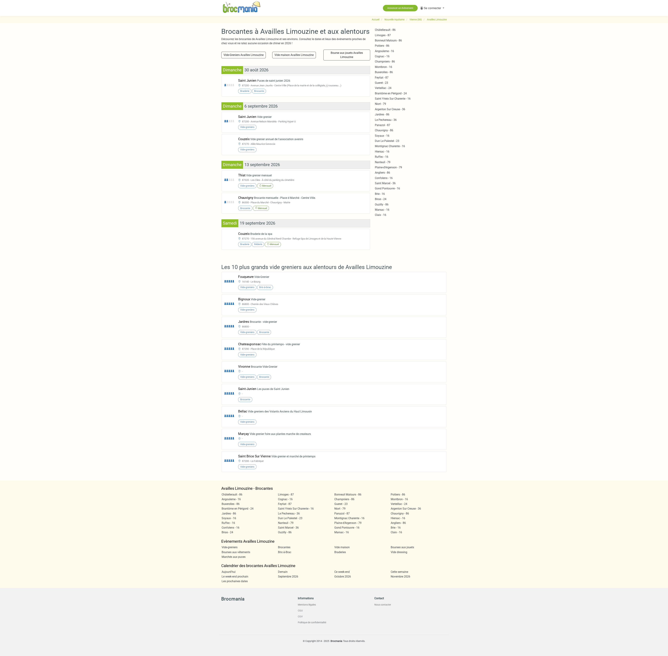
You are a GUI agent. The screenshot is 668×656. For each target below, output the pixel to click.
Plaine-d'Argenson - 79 (388, 167)
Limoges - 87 (383, 35)
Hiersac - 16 (382, 151)
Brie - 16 (380, 194)
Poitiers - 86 (382, 45)
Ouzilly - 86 (381, 204)
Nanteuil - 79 (382, 162)
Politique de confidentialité (312, 622)
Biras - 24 (380, 199)
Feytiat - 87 (381, 77)
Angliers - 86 (382, 172)
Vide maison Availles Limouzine (294, 55)
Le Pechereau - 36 (386, 120)
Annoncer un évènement (400, 8)
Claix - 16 (380, 215)
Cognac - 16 (382, 56)
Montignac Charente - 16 (390, 146)
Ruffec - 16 (381, 156)
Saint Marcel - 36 (385, 183)
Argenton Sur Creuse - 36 (390, 109)
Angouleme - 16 (384, 51)
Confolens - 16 (384, 178)
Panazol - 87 (382, 125)
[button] (432, 8)
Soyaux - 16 (382, 135)
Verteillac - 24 (383, 88)
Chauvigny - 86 (384, 130)
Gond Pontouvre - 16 (387, 188)
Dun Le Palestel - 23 (387, 141)
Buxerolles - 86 (384, 72)
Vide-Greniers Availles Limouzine (244, 55)
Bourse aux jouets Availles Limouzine (347, 55)
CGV (300, 616)
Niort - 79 (380, 104)
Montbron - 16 (383, 67)
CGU (300, 610)
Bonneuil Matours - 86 (388, 40)
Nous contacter (382, 604)
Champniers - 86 (385, 61)
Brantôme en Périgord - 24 (391, 93)
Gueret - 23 (381, 82)
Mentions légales (307, 604)
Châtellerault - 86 (385, 30)
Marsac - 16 (382, 209)
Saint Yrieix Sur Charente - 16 (393, 98)
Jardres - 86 (382, 114)
